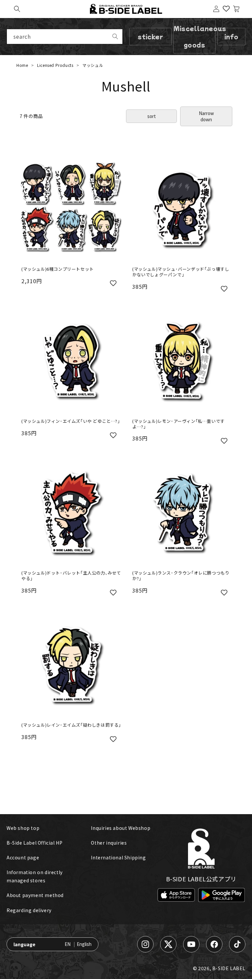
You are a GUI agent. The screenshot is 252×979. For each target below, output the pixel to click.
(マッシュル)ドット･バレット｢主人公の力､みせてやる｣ (71, 575)
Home (22, 65)
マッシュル (92, 65)
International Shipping (118, 857)
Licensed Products (55, 65)
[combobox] (64, 36)
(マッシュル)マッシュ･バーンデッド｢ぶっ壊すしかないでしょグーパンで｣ (180, 272)
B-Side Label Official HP (34, 842)
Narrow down (206, 116)
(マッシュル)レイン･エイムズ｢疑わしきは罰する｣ (71, 725)
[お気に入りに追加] (113, 282)
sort (151, 116)
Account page (23, 857)
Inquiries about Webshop (120, 828)
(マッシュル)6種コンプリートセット (57, 269)
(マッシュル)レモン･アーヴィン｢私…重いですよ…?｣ (178, 424)
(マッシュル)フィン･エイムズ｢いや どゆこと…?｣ (70, 421)
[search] (115, 36)
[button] (17, 8)
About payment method (35, 895)
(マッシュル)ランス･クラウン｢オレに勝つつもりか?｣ (180, 575)
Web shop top (23, 828)
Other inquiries (109, 842)
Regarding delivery (29, 910)
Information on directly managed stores (35, 876)
